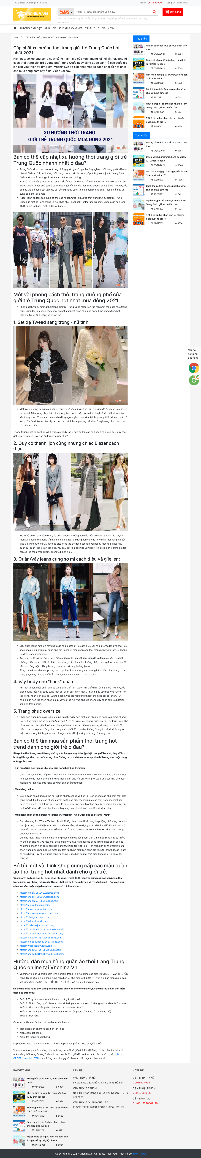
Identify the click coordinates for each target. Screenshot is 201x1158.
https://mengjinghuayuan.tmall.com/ (39, 913)
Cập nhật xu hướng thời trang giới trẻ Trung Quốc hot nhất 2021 (53, 37)
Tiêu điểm (141, 38)
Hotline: (150, 2)
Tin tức (90, 28)
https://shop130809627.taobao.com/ (40, 892)
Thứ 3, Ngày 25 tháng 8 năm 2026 (30, 2)
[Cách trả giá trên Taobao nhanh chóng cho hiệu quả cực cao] (138, 93)
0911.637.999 (142, 1082)
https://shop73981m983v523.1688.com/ (42, 953)
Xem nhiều (141, 135)
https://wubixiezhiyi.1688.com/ (36, 945)
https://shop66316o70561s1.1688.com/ (41, 949)
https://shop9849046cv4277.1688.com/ (41, 933)
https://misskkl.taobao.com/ (35, 904)
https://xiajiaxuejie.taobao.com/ (37, 925)
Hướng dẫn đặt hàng (35, 28)
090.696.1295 (142, 1092)
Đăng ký (171, 2)
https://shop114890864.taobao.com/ (40, 896)
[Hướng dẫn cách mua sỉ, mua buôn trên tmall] (138, 49)
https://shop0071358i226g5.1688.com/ (41, 937)
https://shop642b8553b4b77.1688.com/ (41, 941)
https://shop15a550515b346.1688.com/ (41, 929)
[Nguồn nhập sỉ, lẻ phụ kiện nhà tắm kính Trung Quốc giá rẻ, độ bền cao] (138, 107)
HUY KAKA (139, 1153)
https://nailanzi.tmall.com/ (34, 921)
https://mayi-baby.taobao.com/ (36, 909)
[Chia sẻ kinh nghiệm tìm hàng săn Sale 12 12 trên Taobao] (138, 64)
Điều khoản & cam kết (67, 28)
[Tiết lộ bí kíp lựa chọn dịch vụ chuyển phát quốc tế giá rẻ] (138, 122)
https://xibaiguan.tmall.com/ (35, 917)
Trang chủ (17, 37)
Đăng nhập (182, 2)
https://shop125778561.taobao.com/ (39, 900)
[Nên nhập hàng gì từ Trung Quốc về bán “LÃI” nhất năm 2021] (138, 78)
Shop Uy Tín (106, 28)
